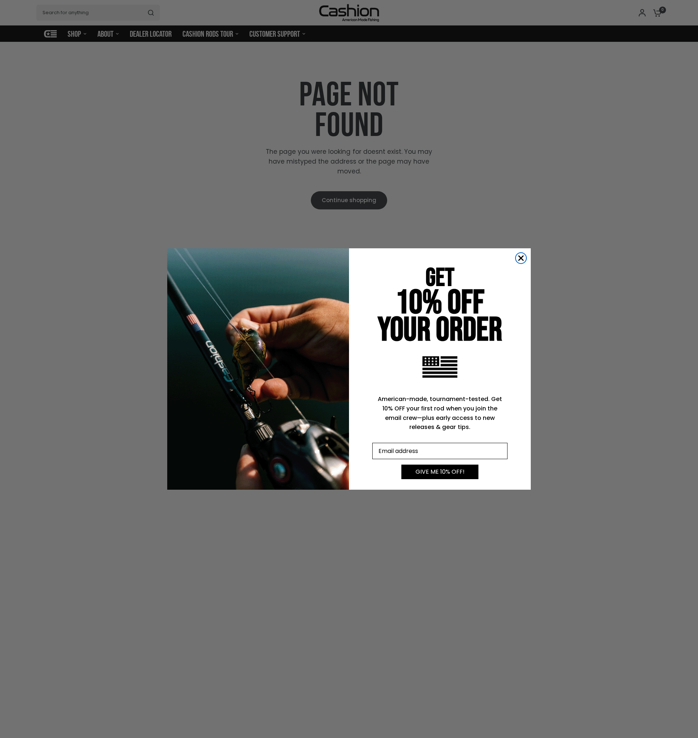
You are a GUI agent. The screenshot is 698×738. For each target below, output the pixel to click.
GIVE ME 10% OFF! (440, 472)
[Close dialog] (521, 258)
